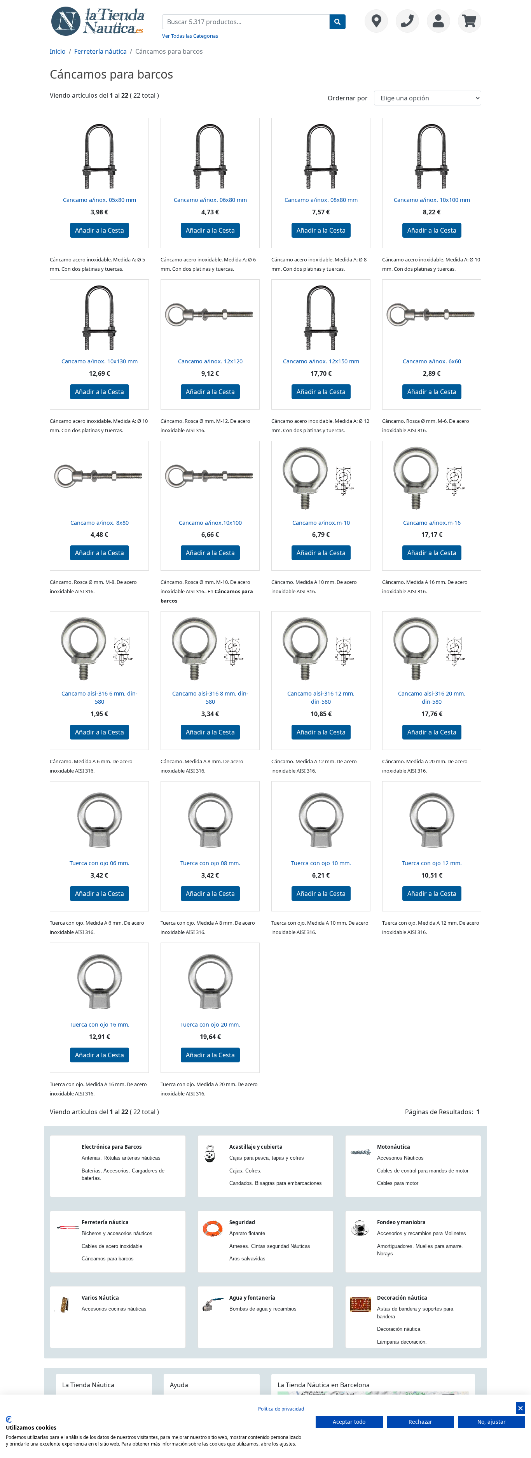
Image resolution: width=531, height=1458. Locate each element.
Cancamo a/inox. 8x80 (99, 522)
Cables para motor (397, 1183)
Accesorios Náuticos (400, 1158)
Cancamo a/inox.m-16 (432, 522)
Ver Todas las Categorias (190, 35)
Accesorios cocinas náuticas (114, 1309)
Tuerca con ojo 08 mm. (210, 863)
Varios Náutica (100, 1297)
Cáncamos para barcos (108, 1259)
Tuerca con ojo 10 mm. (321, 863)
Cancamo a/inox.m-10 (321, 522)
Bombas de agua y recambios (263, 1309)
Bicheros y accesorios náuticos (117, 1233)
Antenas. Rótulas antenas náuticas (121, 1158)
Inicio (58, 51)
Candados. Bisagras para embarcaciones (275, 1183)
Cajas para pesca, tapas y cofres (266, 1158)
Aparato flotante (247, 1233)
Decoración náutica (402, 1297)
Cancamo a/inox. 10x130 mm (99, 361)
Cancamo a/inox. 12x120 (210, 361)
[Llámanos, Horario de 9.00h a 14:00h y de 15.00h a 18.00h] (407, 21)
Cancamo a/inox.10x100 (210, 522)
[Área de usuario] (438, 21)
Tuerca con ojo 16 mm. (99, 1024)
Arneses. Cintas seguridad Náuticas (269, 1246)
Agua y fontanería (252, 1297)
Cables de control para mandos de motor (422, 1171)
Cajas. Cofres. (245, 1171)
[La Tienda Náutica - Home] (98, 20)
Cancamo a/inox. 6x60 (432, 361)
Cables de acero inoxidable (112, 1246)
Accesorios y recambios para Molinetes (421, 1233)
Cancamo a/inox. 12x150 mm (321, 361)
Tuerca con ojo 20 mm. (210, 1024)
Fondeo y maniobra (401, 1222)
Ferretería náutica (100, 51)
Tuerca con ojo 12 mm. (432, 863)
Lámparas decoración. (402, 1342)
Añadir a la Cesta (99, 230)
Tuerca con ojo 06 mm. (99, 863)
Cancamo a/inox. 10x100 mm (432, 199)
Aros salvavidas (247, 1259)
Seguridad (242, 1222)
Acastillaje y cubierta (256, 1146)
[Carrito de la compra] (467, 21)
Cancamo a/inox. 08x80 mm (321, 199)
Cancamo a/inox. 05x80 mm (99, 199)
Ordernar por (348, 98)
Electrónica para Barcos (111, 1146)
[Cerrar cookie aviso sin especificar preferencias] (520, 1408)
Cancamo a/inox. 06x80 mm (210, 199)
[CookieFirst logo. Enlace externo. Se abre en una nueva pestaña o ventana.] (9, 1419)
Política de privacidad (281, 1408)
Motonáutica (393, 1146)
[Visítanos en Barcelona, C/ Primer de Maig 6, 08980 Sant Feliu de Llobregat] (376, 21)
